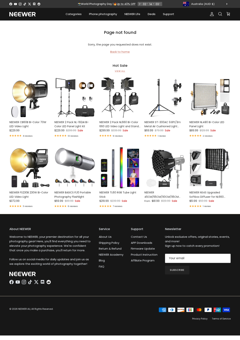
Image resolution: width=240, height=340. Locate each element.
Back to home (120, 52)
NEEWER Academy (111, 255)
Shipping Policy (109, 243)
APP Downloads (141, 243)
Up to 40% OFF (126, 4)
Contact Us (139, 237)
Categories (74, 14)
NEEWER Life (132, 14)
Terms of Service (221, 318)
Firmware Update (143, 249)
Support (168, 14)
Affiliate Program (142, 260)
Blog (102, 260)
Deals (151, 14)
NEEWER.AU (24, 308)
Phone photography (103, 14)
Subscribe (177, 270)
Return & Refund (110, 249)
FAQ (101, 266)
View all (120, 71)
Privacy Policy (200, 318)
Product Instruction (144, 255)
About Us (105, 237)
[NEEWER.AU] (22, 14)
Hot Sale (120, 66)
